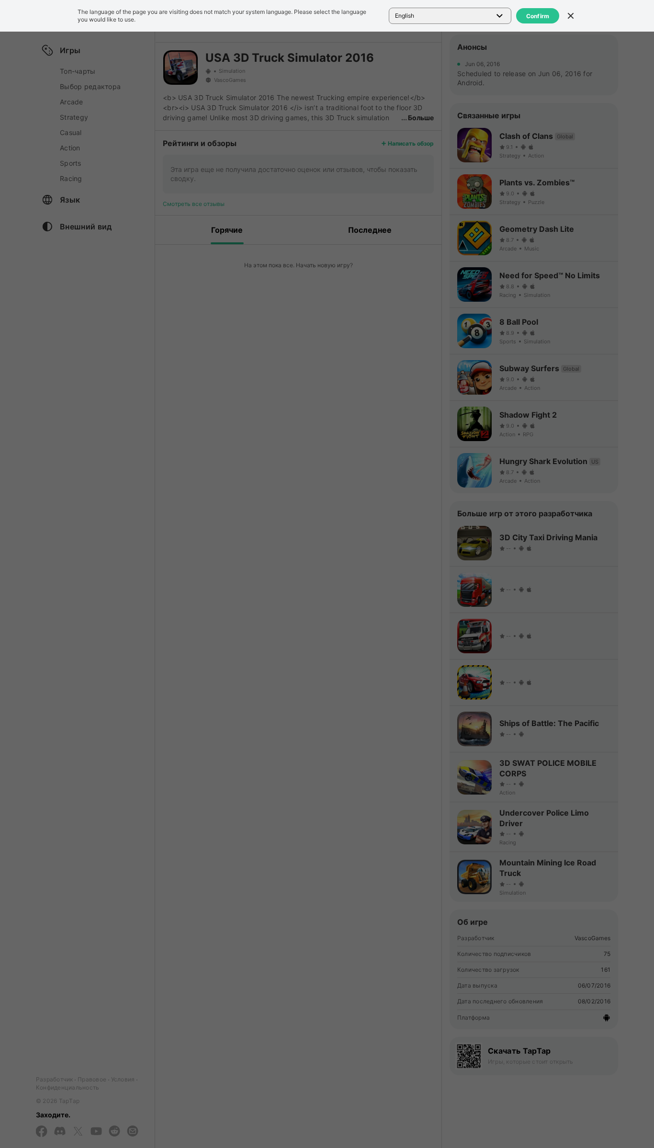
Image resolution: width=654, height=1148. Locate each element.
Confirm (538, 16)
